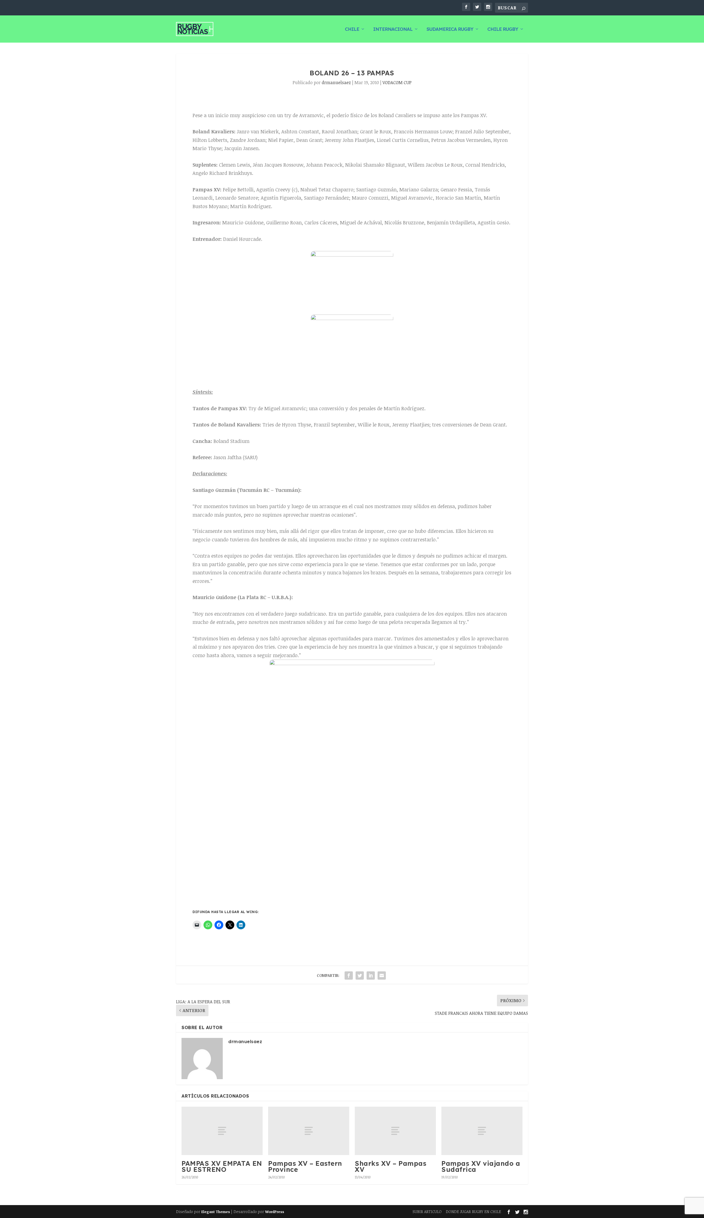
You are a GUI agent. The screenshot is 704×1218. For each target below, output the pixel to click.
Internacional (393, 29)
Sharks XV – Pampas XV (390, 1166)
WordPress (274, 1211)
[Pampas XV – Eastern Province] (308, 1131)
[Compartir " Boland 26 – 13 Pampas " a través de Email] (381, 975)
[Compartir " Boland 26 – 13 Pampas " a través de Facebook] (348, 975)
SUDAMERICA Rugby (450, 29)
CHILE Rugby (502, 29)
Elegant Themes (215, 1211)
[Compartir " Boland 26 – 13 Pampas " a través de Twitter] (359, 975)
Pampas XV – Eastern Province (305, 1166)
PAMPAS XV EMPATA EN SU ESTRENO (222, 1166)
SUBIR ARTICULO (427, 1211)
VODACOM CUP (397, 82)
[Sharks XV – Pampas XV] (395, 1131)
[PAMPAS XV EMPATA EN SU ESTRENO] (222, 1131)
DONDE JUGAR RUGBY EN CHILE (473, 1211)
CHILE (352, 29)
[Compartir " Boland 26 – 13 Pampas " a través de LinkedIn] (370, 975)
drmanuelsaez (336, 82)
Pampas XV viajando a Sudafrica (480, 1166)
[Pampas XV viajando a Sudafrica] (481, 1131)
